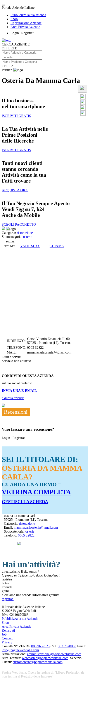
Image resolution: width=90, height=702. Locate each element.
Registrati (8, 630)
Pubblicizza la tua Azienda (20, 618)
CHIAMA (57, 246)
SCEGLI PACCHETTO (19, 224)
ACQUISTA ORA (15, 190)
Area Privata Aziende (25, 27)
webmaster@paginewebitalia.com (45, 658)
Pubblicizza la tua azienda (28, 15)
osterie (27, 237)
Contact (7, 638)
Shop (14, 19)
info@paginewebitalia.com (20, 650)
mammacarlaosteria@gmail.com (36, 527)
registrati (8, 599)
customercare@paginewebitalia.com (37, 662)
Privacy (7, 642)
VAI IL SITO (30, 246)
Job (4, 634)
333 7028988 (67, 646)
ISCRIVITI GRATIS (16, 116)
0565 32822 (26, 535)
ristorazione (25, 233)
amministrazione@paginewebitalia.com (54, 654)
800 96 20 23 (40, 646)
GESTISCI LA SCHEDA (25, 501)
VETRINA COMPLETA (36, 492)
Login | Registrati (22, 33)
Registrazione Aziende (26, 23)
